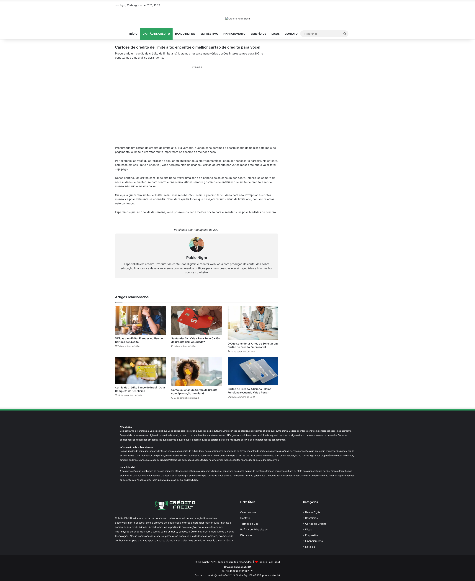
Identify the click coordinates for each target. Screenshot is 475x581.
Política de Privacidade (254, 529)
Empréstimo (209, 33)
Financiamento (234, 33)
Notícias (310, 546)
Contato (291, 33)
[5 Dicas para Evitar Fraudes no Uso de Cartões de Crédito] (140, 320)
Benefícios (258, 33)
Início (133, 33)
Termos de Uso (249, 523)
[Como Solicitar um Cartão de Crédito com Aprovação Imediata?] (196, 371)
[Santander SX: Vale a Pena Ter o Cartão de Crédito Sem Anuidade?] (196, 320)
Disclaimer (246, 535)
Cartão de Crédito (156, 33)
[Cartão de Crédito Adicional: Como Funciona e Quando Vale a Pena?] (253, 371)
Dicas (275, 33)
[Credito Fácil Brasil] (237, 18)
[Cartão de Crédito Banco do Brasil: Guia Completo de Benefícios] (140, 370)
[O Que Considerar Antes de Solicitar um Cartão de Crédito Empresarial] (253, 323)
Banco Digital (185, 33)
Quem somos (248, 512)
